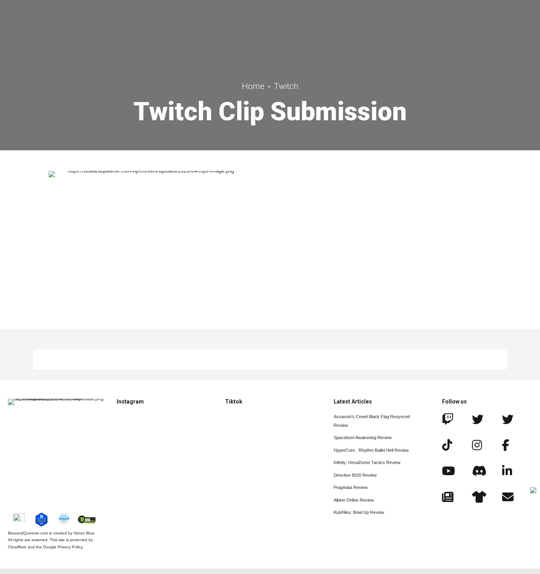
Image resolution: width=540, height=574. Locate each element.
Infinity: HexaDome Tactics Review (367, 462)
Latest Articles (353, 401)
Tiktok (233, 401)
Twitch (286, 86)
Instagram (130, 401)
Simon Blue (84, 533)
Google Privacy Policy (62, 547)
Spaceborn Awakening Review (363, 437)
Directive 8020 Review (355, 475)
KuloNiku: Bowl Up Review (359, 512)
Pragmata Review (351, 487)
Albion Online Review (354, 500)
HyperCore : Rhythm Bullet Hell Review (371, 450)
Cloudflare (17, 547)
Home (253, 86)
